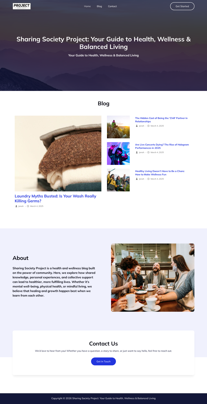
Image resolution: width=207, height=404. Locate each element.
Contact (112, 6)
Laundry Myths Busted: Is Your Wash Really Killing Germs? (55, 198)
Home (87, 6)
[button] (182, 6)
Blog (99, 6)
